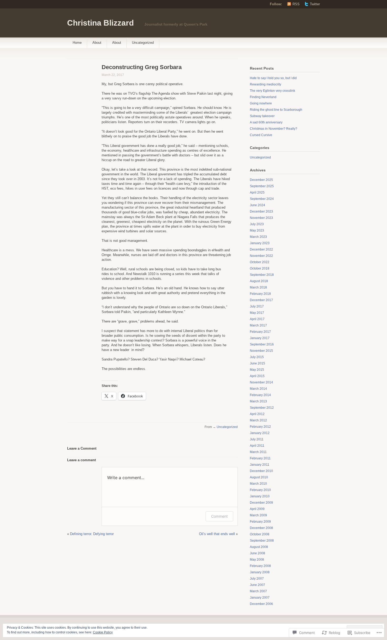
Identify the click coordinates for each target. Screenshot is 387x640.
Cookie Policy (103, 632)
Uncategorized (143, 43)
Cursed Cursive (261, 135)
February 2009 (260, 521)
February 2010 (260, 490)
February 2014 (260, 395)
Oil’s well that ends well (217, 534)
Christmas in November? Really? (273, 129)
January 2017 (260, 338)
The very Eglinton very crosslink (272, 91)
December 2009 (261, 502)
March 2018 (258, 287)
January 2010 (260, 496)
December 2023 (261, 211)
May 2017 (257, 313)
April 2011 (257, 445)
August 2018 (259, 281)
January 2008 (260, 572)
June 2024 (257, 205)
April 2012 (257, 414)
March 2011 (258, 452)
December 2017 (261, 300)
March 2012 (258, 420)
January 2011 (259, 464)
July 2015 (257, 357)
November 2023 (261, 218)
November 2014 (261, 382)
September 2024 (262, 199)
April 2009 (257, 509)
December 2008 (261, 528)
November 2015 (261, 351)
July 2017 (257, 306)
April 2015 (257, 376)
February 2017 (260, 332)
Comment (219, 516)
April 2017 (257, 319)
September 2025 (262, 186)
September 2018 (262, 275)
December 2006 (261, 604)
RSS (296, 4)
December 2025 (261, 180)
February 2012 (260, 427)
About (96, 43)
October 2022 (259, 262)
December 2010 (261, 471)
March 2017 (258, 325)
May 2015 (257, 370)
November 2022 (261, 256)
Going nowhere (261, 103)
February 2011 (260, 458)
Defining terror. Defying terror (92, 534)
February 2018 (260, 294)
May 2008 (257, 559)
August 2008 (259, 547)
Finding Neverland (263, 97)
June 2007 (257, 585)
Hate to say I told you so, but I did (273, 78)
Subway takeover (262, 116)
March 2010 (258, 483)
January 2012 (260, 433)
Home (77, 43)
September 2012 (262, 408)
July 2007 (257, 578)
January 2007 (260, 597)
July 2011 (257, 439)
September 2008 (262, 540)
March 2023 (258, 237)
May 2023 (257, 230)
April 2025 (257, 192)
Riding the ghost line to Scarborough (276, 110)
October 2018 (259, 268)
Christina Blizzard (100, 22)
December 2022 (261, 249)
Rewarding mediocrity (265, 84)
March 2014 (258, 389)
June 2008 (257, 553)
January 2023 (260, 243)
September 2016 (262, 344)
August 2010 (259, 477)
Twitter (315, 4)
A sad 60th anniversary (266, 122)
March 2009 (258, 515)
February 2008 (260, 566)
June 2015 (257, 363)
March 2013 (258, 401)
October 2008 (259, 534)
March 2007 (258, 591)
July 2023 (257, 224)
